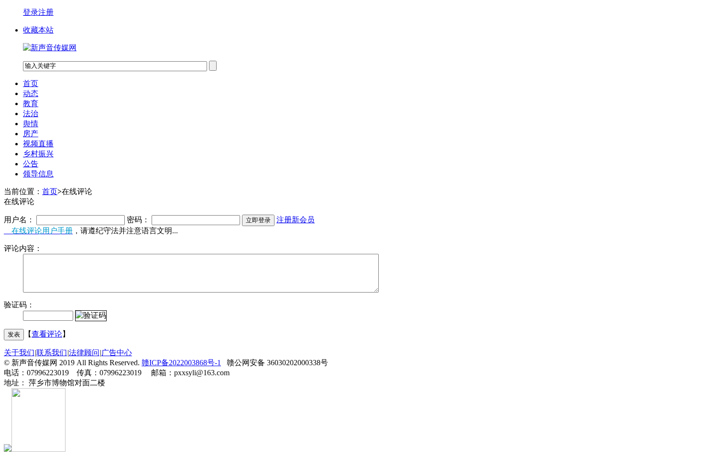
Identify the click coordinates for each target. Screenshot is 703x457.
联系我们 (51, 352)
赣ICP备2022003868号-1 (181, 363)
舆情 (30, 124)
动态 (30, 93)
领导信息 (38, 174)
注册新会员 (295, 220)
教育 (30, 103)
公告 (30, 164)
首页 (30, 83)
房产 (30, 134)
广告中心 (116, 352)
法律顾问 (84, 352)
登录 (30, 12)
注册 (46, 12)
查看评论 (47, 334)
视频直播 (38, 144)
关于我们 (19, 352)
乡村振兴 (38, 154)
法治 (30, 113)
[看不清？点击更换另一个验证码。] (91, 315)
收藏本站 (38, 30)
